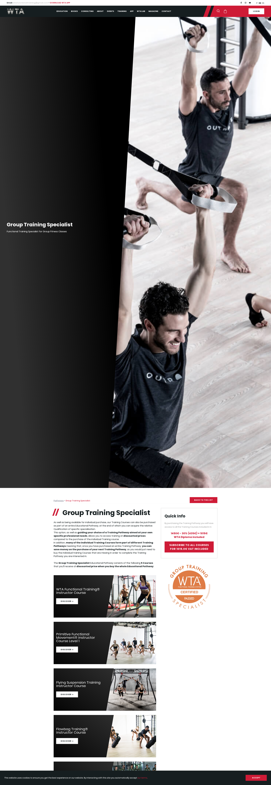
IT (257, 3)
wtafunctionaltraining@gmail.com (30, 2)
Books (74, 11)
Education (62, 11)
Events (110, 11)
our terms (142, 777)
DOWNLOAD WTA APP (60, 2)
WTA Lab (141, 11)
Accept (256, 778)
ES (263, 3)
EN (260, 3)
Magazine (153, 11)
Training (122, 11)
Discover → (67, 601)
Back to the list (203, 500)
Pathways (59, 500)
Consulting (87, 11)
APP (132, 11)
